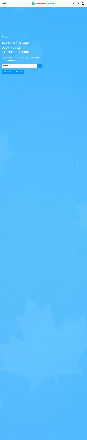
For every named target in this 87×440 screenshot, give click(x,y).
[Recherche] (78, 3)
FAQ (38, 58)
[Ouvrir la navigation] (4, 3)
